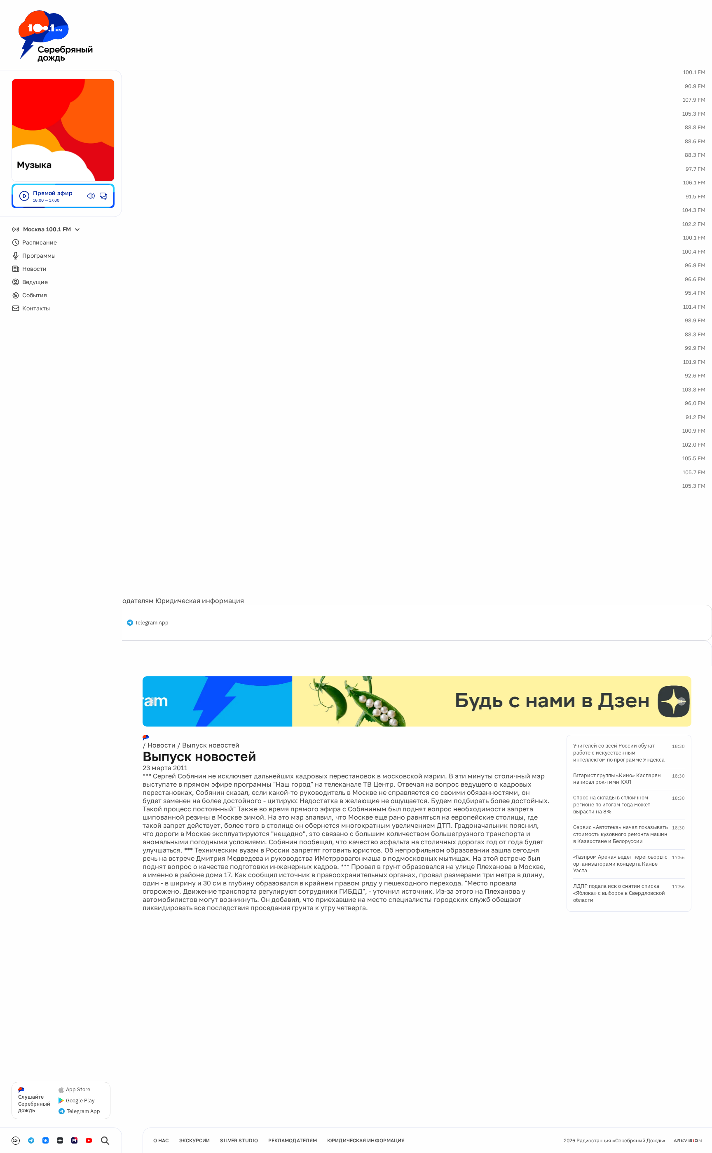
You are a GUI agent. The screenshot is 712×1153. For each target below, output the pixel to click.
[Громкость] (91, 195)
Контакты (36, 308)
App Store (78, 1089)
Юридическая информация (199, 600)
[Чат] (103, 195)
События (34, 294)
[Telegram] (31, 1140)
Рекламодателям (126, 600)
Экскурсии (194, 1140)
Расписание (39, 242)
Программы (39, 255)
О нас (161, 1140)
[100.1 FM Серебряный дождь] (56, 36)
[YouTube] (89, 1140)
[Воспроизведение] (24, 196)
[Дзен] (60, 1140)
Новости (34, 268)
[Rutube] (74, 1140)
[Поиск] (105, 1141)
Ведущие (35, 281)
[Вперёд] (681, 701)
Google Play (80, 1100)
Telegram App (152, 623)
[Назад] (152, 701)
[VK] (45, 1140)
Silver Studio (239, 1140)
